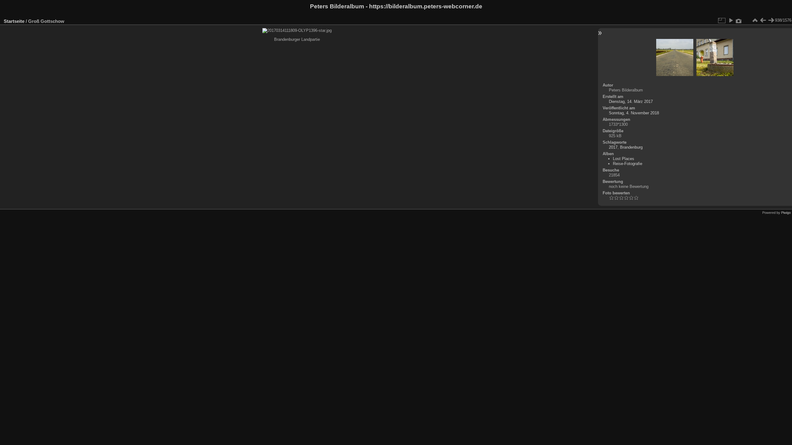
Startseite (14, 21)
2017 (613, 147)
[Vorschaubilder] (755, 20)
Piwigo (786, 212)
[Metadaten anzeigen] (739, 20)
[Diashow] (731, 20)
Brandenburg (631, 147)
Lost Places (623, 158)
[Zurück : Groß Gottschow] (763, 20)
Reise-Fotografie (627, 163)
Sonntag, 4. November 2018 (634, 113)
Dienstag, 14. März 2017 (631, 101)
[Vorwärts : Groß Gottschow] (771, 20)
